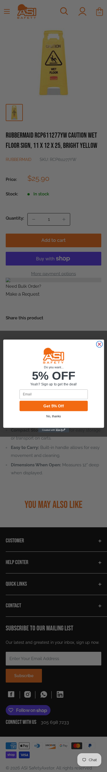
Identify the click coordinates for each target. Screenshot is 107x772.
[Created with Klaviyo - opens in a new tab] (53, 430)
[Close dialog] (99, 344)
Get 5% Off (53, 406)
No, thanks (53, 416)
